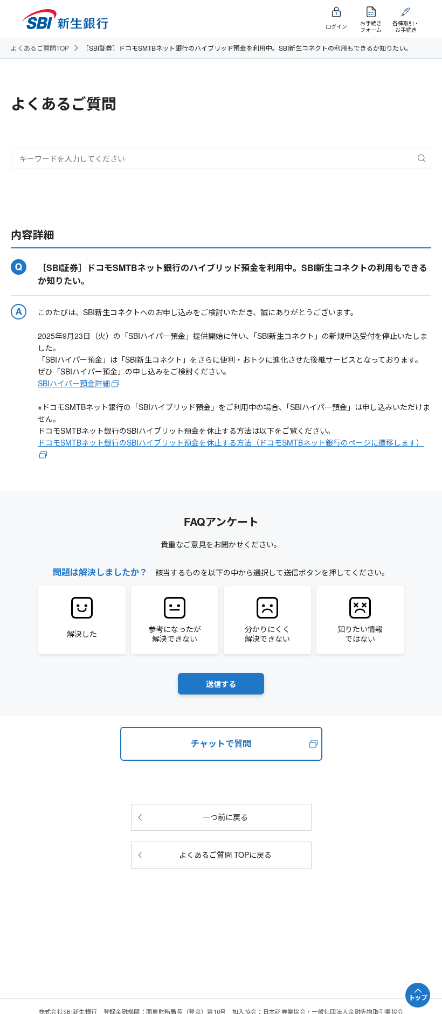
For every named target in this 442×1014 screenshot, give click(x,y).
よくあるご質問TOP (40, 47)
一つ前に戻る (225, 816)
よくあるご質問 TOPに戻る (225, 854)
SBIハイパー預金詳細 (74, 383)
